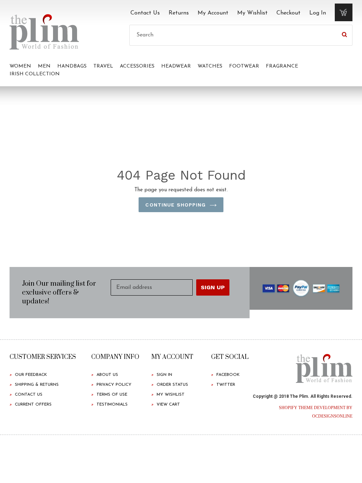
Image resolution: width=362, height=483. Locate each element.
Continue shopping (175, 205)
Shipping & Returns (37, 385)
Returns (179, 13)
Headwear (176, 66)
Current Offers (33, 404)
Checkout (288, 13)
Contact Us (145, 13)
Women (20, 66)
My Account (213, 13)
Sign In (164, 375)
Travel (103, 66)
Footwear (244, 66)
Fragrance (282, 66)
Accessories (137, 66)
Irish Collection (35, 74)
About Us (107, 375)
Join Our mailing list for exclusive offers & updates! (59, 292)
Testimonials (112, 404)
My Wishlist (252, 13)
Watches (210, 66)
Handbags (72, 66)
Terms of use (112, 394)
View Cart (168, 404)
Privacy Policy (114, 385)
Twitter (225, 385)
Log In (317, 13)
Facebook (228, 375)
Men (44, 66)
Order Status (172, 385)
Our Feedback (31, 375)
